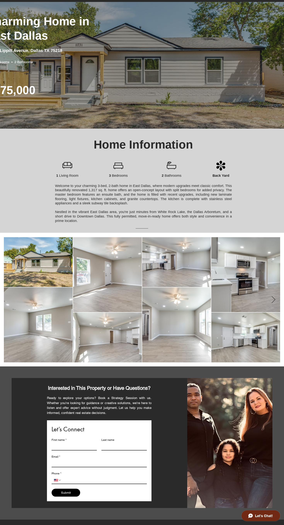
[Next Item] (273, 300)
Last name (107, 439)
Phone (56, 473)
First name (59, 439)
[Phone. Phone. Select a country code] (57, 480)
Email (56, 456)
